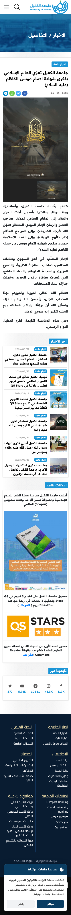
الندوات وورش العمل (55, 743)
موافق (50, 904)
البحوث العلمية (24, 738)
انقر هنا (24, 605)
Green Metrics (59, 817)
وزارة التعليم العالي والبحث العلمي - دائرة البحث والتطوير (20, 830)
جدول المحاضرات (58, 776)
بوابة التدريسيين (59, 765)
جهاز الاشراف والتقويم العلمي (19, 842)
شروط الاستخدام (23, 861)
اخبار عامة (60, 64)
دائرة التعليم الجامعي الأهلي (20, 813)
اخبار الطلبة (62, 738)
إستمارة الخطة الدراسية (19, 765)
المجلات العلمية (23, 733)
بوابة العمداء (60, 760)
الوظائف (28, 770)
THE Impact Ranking (55, 802)
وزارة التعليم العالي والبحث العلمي (22, 804)
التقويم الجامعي (23, 760)
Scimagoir (62, 822)
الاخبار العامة (60, 733)
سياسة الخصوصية (47, 861)
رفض (21, 904)
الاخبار (59, 35)
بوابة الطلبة (61, 770)
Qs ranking (61, 827)
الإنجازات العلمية (23, 743)
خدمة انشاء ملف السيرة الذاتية (18, 778)
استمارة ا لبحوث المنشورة (58, 783)
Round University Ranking (57, 809)
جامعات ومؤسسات (21, 821)
